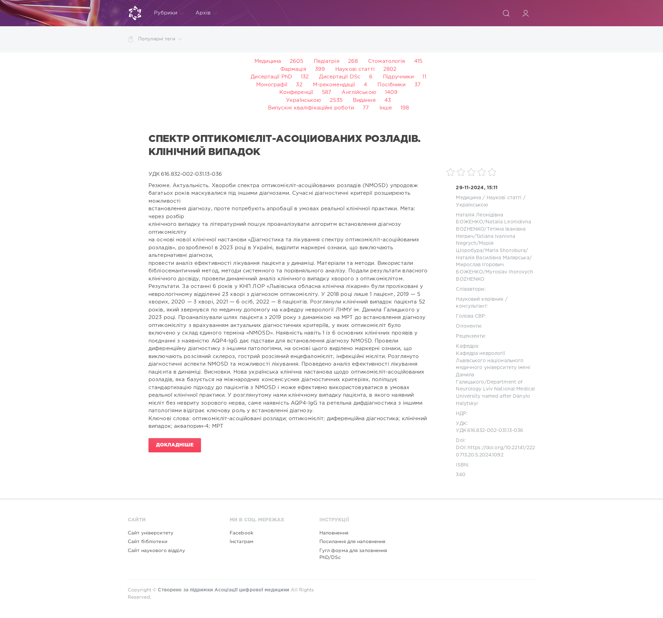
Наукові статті (355, 69)
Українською (303, 100)
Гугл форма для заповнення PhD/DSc (353, 554)
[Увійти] (525, 13)
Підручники (398, 77)
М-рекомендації (334, 85)
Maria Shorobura (505, 251)
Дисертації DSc (340, 77)
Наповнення (333, 533)
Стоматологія (386, 61)
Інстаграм (241, 542)
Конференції (296, 92)
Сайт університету (150, 533)
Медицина (267, 61)
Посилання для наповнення (352, 542)
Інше (385, 108)
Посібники (391, 85)
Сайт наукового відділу (156, 551)
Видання (364, 100)
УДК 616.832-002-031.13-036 (489, 430)
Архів (203, 13)
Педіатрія (326, 61)
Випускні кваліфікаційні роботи (311, 108)
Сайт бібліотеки (147, 542)
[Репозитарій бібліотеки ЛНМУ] (135, 13)
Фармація (293, 69)
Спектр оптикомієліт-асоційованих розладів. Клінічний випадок (284, 146)
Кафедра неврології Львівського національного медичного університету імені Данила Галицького (493, 367)
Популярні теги (156, 39)
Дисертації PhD (271, 77)
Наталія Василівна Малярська (492, 258)
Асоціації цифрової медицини (251, 590)
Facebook (241, 533)
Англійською (359, 92)
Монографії (271, 85)
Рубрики (165, 13)
